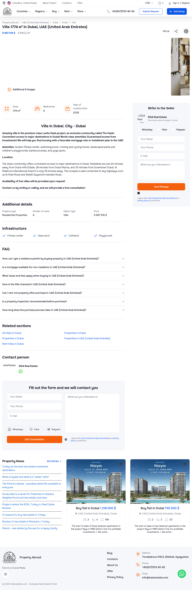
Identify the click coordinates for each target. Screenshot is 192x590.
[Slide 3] (87, 92)
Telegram (180, 129)
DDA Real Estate (28, 366)
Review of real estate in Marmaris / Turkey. (26, 521)
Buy (54, 11)
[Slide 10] (112, 92)
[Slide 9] (109, 92)
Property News (13, 461)
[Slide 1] (80, 92)
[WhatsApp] (182, 574)
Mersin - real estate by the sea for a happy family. (30, 528)
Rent (67, 11)
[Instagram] (5, 574)
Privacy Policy (115, 577)
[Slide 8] (105, 92)
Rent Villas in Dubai (13, 343)
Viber (164, 129)
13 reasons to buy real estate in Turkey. (24, 514)
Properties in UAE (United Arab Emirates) (87, 338)
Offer (79, 3)
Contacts (66, 3)
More (80, 11)
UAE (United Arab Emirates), (94, 513)
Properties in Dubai (75, 333)
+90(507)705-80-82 (153, 567)
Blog (109, 553)
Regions (40, 11)
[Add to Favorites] (186, 31)
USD (147, 3)
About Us (112, 565)
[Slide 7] (101, 92)
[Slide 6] (98, 92)
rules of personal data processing (95, 438)
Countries (22, 11)
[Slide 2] (83, 92)
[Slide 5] (94, 92)
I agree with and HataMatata (95, 439)
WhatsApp (147, 129)
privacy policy (143, 200)
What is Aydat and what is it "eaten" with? (25, 477)
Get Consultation (34, 439)
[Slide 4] (91, 92)
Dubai (113, 513)
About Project (49, 3)
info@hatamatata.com (155, 577)
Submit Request (151, 11)
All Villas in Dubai (11, 333)
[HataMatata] (9, 557)
